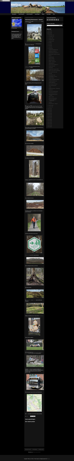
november (51, 36)
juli (49, 42)
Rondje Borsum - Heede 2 (53, 103)
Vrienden (50, 102)
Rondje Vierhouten (52, 66)
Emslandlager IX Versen (53, 76)
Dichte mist (51, 89)
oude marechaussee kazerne (30, 43)
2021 (49, 111)
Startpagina (14, 14)
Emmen (39, 21)
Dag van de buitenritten (53, 98)
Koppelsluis (28, 105)
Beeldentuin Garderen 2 (53, 51)
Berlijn (43, 14)
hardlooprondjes (27, 67)
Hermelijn (50, 73)
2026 (49, 30)
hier (27, 413)
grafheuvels (41, 315)
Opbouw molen (51, 96)
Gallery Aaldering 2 (52, 82)
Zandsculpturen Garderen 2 (53, 52)
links (54, 14)
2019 (49, 114)
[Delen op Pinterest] (34, 416)
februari (50, 105)
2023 (49, 108)
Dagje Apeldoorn (51, 63)
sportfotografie (21, 14)
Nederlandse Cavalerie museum (54, 54)
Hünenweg (26, 22)
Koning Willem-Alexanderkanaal (37, 105)
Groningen (49, 14)
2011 (49, 126)
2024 (49, 33)
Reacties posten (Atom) (36, 452)
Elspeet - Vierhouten (52, 61)
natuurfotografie (29, 14)
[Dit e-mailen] (30, 416)
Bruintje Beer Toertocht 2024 (54, 69)
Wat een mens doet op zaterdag (54, 70)
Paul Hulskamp (27, 180)
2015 (49, 120)
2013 (49, 123)
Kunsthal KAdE (51, 57)
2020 (49, 113)
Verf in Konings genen (52, 85)
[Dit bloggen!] (31, 416)
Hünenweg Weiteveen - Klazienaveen (53, 100)
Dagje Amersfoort (52, 60)
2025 (49, 32)
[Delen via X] (32, 416)
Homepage (35, 449)
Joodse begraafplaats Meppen (54, 79)
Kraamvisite (51, 67)
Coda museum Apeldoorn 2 (53, 64)
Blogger (48, 458)
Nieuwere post (28, 449)
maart (50, 48)
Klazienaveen (36, 21)
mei (49, 45)
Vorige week (27, 66)
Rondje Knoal (27, 255)
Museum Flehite (51, 58)
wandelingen (37, 14)
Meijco (16, 5)
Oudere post (41, 449)
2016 (49, 119)
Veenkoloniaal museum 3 (53, 92)
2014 (49, 122)
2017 (49, 117)
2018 (49, 116)
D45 (28, 369)
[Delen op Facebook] (33, 416)
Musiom (50, 55)
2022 (49, 110)
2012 (49, 125)
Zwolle (50, 86)
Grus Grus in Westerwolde (53, 91)
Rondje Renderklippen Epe (53, 49)
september (51, 39)
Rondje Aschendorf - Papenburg (54, 88)
